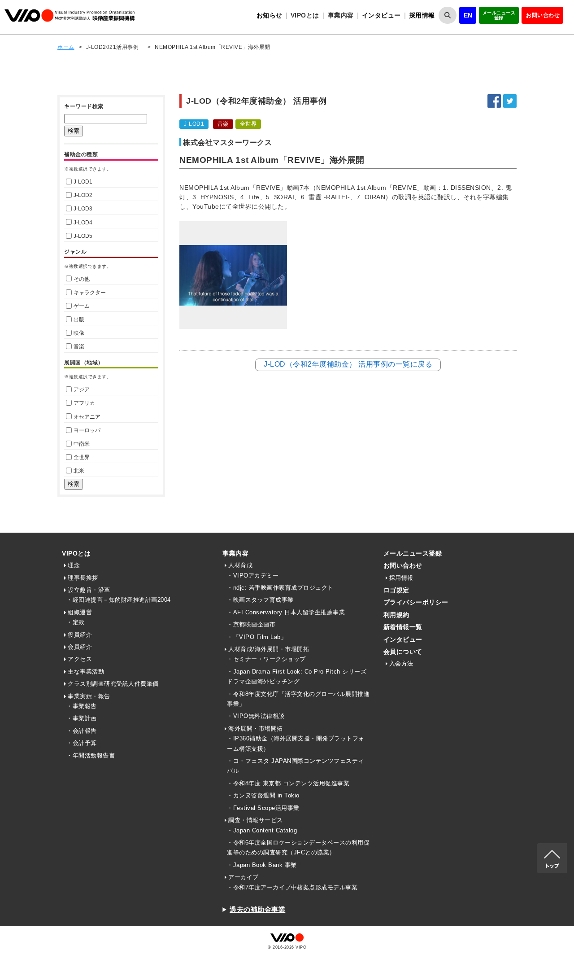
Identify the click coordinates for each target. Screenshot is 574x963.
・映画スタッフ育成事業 (260, 599)
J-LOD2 (83, 195)
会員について (402, 651)
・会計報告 (81, 730)
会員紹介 (80, 646)
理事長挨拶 (83, 577)
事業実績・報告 (89, 696)
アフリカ (84, 403)
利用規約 (396, 614)
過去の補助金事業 (257, 909)
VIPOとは (76, 553)
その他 (82, 279)
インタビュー (381, 15)
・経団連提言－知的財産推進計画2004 (118, 599)
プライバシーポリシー (415, 602)
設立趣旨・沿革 (89, 590)
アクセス (80, 659)
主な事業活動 (86, 671)
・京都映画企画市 (251, 624)
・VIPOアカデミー (252, 575)
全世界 (82, 457)
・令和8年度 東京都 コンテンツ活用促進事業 (288, 783)
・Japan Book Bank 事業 (262, 865)
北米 (79, 471)
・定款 (75, 622)
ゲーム (82, 306)
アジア (82, 389)
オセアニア (87, 417)
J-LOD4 (83, 222)
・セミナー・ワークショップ (266, 659)
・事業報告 (81, 706)
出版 (79, 319)
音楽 (79, 346)
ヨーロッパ (87, 430)
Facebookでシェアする (494, 101)
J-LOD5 (83, 236)
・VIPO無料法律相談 (256, 716)
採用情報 (422, 15)
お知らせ (270, 15)
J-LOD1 (83, 182)
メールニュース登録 (499, 15)
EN (468, 15)
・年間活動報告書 (90, 755)
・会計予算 (81, 743)
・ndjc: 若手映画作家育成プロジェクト (280, 587)
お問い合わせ (543, 15)
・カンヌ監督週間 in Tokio (263, 795)
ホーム (65, 47)
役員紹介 (80, 634)
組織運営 (80, 612)
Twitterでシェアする (510, 101)
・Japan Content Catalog (262, 830)
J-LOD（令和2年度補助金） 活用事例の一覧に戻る (348, 364)
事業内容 (235, 553)
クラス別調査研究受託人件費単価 (113, 683)
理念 (74, 565)
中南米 (82, 444)
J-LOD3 (83, 209)
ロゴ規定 (396, 590)
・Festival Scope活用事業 (263, 808)
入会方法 (401, 663)
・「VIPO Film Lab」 (257, 637)
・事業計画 (81, 718)
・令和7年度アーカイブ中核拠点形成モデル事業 (292, 887)
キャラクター (90, 292)
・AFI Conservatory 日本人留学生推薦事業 (286, 612)
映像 (79, 333)
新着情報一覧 (402, 626)
